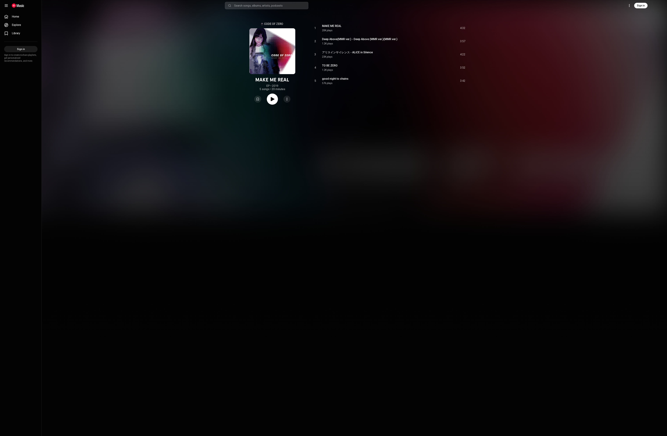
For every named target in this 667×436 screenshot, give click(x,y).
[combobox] (271, 5)
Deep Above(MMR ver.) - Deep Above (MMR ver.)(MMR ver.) (359, 39)
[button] (257, 99)
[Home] (18, 5)
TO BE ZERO (329, 65)
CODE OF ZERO (273, 24)
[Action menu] (286, 99)
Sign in (641, 5)
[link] (20, 16)
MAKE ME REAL (331, 26)
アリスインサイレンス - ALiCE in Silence (347, 52)
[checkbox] (463, 28)
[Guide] (6, 5)
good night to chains (335, 78)
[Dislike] (443, 28)
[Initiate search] (229, 5)
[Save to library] (258, 99)
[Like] (436, 28)
